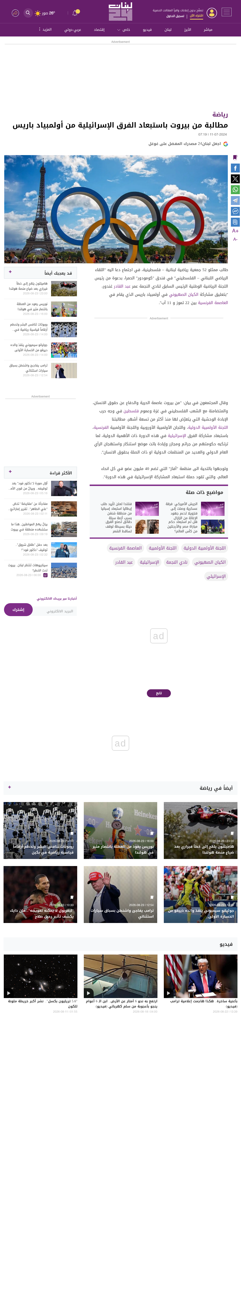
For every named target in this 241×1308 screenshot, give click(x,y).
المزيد (45, 29)
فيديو (147, 29)
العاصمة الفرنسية (213, 302)
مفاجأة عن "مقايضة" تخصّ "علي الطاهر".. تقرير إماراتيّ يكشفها (29, 506)
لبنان (168, 29)
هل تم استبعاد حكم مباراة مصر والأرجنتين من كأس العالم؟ (182, 527)
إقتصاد (99, 29)
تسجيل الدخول (175, 16)
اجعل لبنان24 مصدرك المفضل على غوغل (185, 143)
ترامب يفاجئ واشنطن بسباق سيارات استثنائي (28, 368)
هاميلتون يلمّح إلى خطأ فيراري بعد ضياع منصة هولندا (28, 286)
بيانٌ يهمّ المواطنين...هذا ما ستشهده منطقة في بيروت (29, 527)
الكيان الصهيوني (183, 294)
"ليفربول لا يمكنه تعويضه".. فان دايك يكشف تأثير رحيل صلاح (42, 913)
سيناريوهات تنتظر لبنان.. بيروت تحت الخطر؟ (28, 568)
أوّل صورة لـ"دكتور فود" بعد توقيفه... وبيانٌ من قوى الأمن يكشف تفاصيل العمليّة (28, 486)
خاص (126, 29)
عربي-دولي (72, 29)
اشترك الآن (196, 15)
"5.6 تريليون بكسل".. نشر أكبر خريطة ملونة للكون (42, 1004)
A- (235, 239)
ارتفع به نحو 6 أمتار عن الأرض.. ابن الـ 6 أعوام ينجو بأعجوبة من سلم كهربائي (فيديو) (121, 1004)
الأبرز (187, 29)
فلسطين (131, 411)
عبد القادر (122, 286)
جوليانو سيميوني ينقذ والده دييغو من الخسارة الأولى (29, 347)
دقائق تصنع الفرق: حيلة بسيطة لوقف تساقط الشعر (118, 527)
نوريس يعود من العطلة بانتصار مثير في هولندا (32, 306)
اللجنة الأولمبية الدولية (208, 427)
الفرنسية (101, 427)
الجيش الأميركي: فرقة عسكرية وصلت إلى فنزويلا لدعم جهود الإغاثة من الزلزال (181, 511)
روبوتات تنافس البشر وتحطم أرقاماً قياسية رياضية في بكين (29, 327)
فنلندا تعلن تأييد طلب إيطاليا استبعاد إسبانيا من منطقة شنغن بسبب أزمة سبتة (116, 511)
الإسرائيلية (177, 435)
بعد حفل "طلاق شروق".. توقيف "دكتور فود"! (32, 547)
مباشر (208, 29)
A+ (235, 231)
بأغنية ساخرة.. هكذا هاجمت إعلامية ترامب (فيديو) (203, 1004)
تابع (159, 693)
